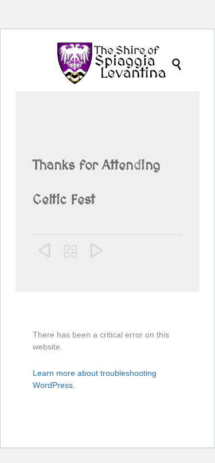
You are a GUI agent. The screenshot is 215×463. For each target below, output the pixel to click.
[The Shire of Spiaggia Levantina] (113, 64)
